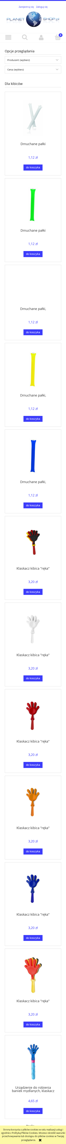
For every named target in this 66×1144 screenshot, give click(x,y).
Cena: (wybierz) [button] (15, 69)
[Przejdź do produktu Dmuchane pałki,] (33, 287)
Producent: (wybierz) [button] (18, 60)
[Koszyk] (58, 37)
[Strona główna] (33, 18)
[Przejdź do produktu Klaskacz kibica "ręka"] (33, 542)
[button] (8, 37)
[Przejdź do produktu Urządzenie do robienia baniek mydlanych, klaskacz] (33, 1062)
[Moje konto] (41, 37)
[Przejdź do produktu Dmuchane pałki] (33, 118)
